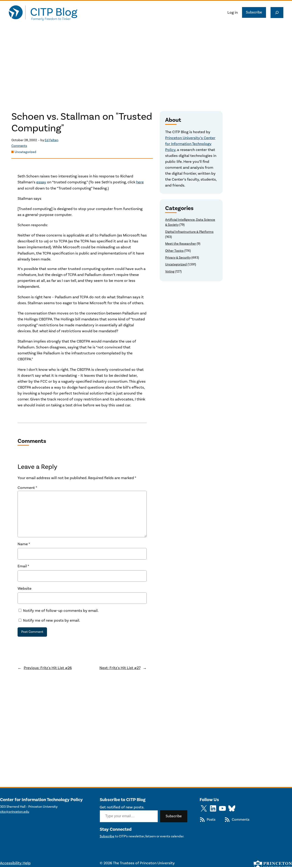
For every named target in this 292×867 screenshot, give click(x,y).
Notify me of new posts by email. (51, 620)
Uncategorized (25, 152)
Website (24, 588)
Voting (170, 271)
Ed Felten (51, 140)
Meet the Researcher (180, 243)
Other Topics (174, 251)
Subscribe (254, 12)
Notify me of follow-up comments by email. (61, 610)
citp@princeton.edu (14, 812)
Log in (232, 12)
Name (24, 544)
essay (41, 182)
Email (23, 566)
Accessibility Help (15, 863)
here (140, 182)
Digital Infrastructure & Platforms (189, 232)
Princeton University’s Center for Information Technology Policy (190, 143)
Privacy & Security (178, 257)
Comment (27, 487)
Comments (19, 146)
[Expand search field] (277, 12)
